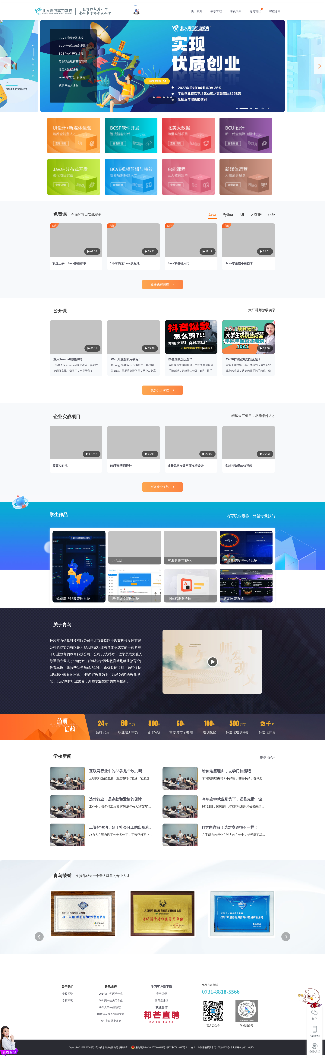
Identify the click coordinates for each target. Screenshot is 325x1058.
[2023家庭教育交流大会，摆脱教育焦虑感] (162, 21)
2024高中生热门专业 (111, 1000)
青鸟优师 (161, 993)
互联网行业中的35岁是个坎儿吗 (115, 771)
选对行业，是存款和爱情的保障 (115, 799)
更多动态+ (267, 757)
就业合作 (162, 1007)
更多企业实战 (160, 486)
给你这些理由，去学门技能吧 (226, 771)
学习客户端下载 (161, 986)
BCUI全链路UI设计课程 (73, 45)
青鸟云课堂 (161, 1000)
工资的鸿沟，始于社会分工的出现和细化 (123, 827)
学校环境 (67, 1000)
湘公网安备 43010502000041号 (150, 1047)
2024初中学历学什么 (111, 993)
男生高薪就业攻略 (110, 1020)
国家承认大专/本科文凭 (110, 1014)
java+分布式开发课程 (72, 77)
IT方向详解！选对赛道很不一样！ (230, 827)
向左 (5, 65)
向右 (319, 65)
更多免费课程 (160, 284)
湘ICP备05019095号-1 (176, 1047)
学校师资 (67, 993)
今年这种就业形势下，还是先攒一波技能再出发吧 (243, 799)
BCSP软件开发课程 (71, 53)
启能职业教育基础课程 (73, 61)
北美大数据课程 (68, 69)
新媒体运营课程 (68, 85)
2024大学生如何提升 (111, 1007)
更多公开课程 (160, 390)
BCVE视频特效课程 (71, 37)
